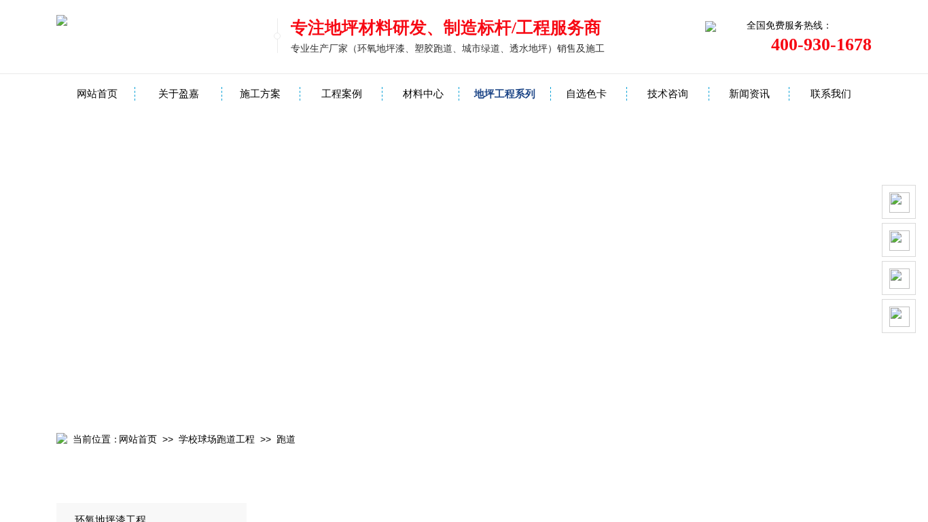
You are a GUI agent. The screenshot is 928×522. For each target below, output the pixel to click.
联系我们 (830, 93)
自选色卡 (586, 93)
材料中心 (423, 93)
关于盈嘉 (178, 93)
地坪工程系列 (504, 93)
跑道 (286, 439)
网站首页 (97, 93)
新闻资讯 (749, 93)
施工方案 (260, 93)
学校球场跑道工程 (217, 439)
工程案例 (341, 93)
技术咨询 (667, 93)
